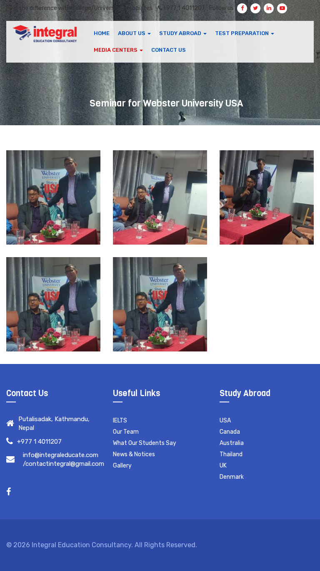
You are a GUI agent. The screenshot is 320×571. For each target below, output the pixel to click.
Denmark (232, 476)
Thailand (231, 454)
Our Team (126, 431)
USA (225, 420)
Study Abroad (180, 33)
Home (102, 33)
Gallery (122, 465)
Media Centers (116, 50)
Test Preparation (242, 33)
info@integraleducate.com (60, 455)
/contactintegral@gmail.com (63, 463)
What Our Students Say (144, 443)
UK (223, 465)
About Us (132, 33)
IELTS (120, 420)
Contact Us (168, 50)
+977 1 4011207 (183, 8)
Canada (230, 431)
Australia (232, 443)
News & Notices (134, 454)
